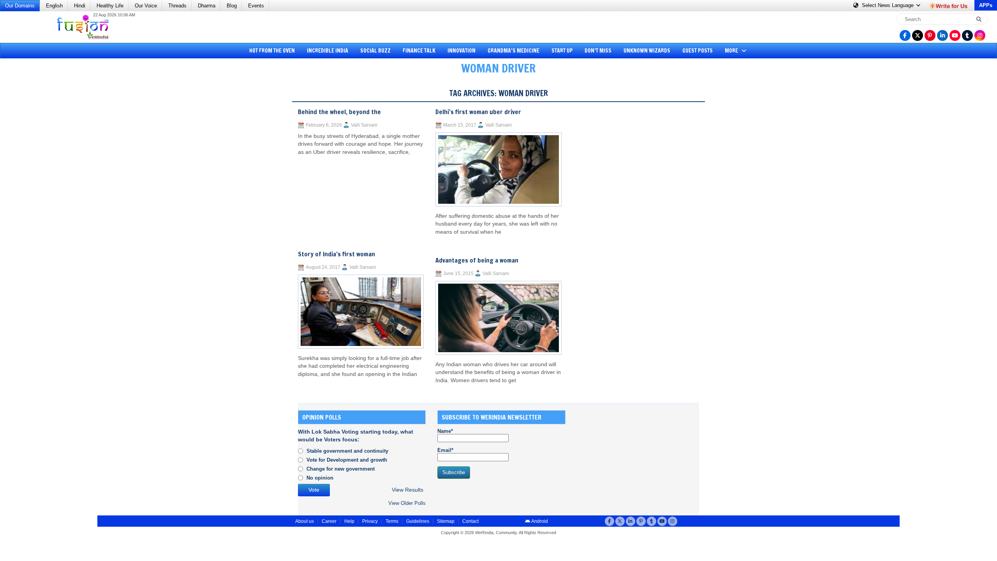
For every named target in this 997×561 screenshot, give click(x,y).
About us (304, 521)
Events (256, 6)
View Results (407, 490)
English (54, 6)
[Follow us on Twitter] (917, 35)
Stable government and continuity (347, 451)
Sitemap (445, 521)
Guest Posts (697, 51)
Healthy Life (110, 6)
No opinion (319, 478)
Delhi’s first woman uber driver (478, 112)
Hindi (79, 6)
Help (349, 521)
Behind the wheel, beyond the (339, 112)
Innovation (461, 51)
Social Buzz (375, 51)
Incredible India (327, 51)
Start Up (562, 51)
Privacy (370, 521)
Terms (392, 521)
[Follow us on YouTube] (954, 35)
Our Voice (146, 6)
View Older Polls (407, 503)
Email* (445, 450)
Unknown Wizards (647, 51)
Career (329, 521)
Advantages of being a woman (476, 260)
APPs (985, 5)
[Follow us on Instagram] (979, 35)
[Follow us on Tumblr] (967, 35)
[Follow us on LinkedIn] (942, 35)
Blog (232, 6)
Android (539, 521)
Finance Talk (419, 51)
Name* (445, 431)
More (732, 51)
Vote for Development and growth (346, 460)
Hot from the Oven (272, 51)
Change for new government (340, 469)
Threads (177, 6)
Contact (470, 521)
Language (888, 5)
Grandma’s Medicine (513, 51)
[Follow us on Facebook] (905, 35)
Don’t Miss (598, 51)
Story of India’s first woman (336, 254)
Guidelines (417, 521)
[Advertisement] (35, 201)
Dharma (206, 6)
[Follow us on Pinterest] (930, 35)
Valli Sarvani (364, 125)
